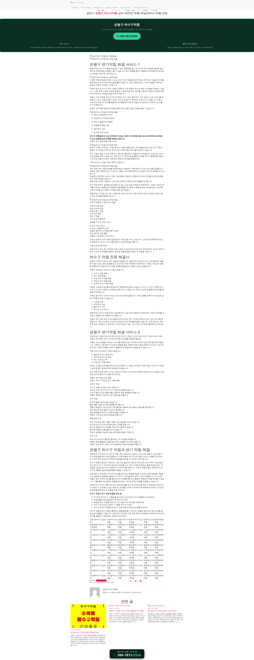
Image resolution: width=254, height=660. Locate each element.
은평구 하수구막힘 (101, 580)
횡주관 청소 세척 (98, 7)
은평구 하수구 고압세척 (112, 7)
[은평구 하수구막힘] (96, 2)
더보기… (76, 645)
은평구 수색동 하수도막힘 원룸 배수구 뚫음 (126, 610)
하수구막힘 (75, 7)
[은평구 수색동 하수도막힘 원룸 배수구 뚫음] (119, 605)
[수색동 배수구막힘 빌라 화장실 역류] (88, 616)
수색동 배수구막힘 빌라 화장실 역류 (84, 632)
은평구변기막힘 (98, 582)
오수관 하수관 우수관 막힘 (140, 7)
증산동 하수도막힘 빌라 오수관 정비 (162, 610)
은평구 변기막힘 (125, 7)
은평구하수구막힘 (108, 582)
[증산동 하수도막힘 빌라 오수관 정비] (156, 605)
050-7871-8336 (128, 36)
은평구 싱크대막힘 (86, 7)
